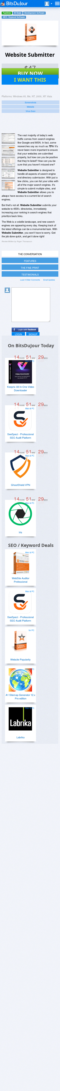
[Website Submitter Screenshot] (8, 138)
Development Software (34, 13)
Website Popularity (20, 659)
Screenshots (30, 102)
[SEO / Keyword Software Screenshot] (8, 150)
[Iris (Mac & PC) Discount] (20, 512)
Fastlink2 (7, 13)
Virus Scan (31, 111)
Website (30, 106)
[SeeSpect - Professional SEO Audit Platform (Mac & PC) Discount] (20, 418)
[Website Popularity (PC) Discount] (20, 639)
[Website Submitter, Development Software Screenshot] (8, 173)
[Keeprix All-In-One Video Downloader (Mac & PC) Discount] (20, 370)
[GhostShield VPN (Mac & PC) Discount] (20, 465)
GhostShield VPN (20, 485)
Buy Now (30, 73)
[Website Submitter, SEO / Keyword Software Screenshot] (8, 162)
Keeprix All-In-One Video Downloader (20, 388)
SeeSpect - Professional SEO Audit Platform (20, 435)
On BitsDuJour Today (31, 345)
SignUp (32, 334)
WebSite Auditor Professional (20, 579)
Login (18, 334)
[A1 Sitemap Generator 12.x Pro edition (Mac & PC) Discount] (20, 678)
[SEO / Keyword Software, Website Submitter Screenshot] (8, 185)
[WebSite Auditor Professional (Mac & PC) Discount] (20, 562)
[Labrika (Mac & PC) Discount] (20, 717)
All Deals (17, 13)
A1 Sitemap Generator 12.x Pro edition (20, 696)
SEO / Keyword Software (14, 17)
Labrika (20, 737)
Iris (20, 532)
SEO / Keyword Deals (31, 545)
